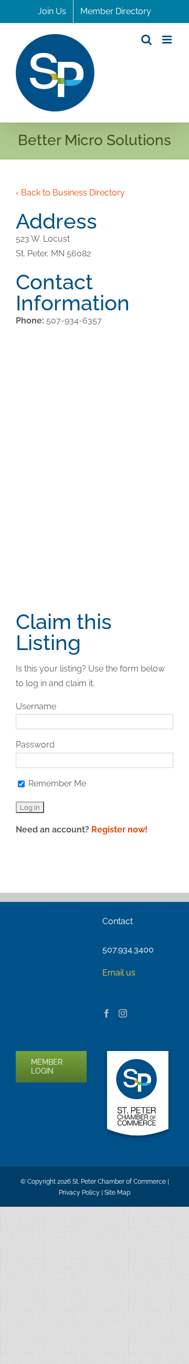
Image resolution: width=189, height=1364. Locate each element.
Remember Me (56, 783)
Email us (118, 973)
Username (36, 706)
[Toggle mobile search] (146, 39)
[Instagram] (123, 1013)
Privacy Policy (79, 1192)
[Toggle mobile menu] (167, 39)
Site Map (117, 1192)
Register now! (119, 830)
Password (35, 745)
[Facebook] (106, 1013)
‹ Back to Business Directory (70, 193)
